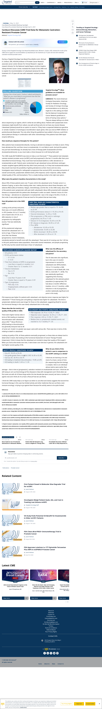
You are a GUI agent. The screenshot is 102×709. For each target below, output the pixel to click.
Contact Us (51, 614)
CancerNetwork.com (51, 618)
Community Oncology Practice (45, 7)
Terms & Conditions (51, 628)
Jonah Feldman (30, 489)
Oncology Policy (57, 7)
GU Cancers (82, 7)
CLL (68, 7)
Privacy (51, 626)
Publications (6, 468)
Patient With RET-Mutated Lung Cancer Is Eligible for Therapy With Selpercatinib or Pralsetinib (11, 442)
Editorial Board (51, 630)
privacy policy (34, 461)
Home (40, 664)
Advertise (51, 612)
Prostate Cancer (15, 468)
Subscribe (61, 458)
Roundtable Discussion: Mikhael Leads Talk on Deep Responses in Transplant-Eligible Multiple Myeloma (34, 442)
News (53, 664)
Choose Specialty (23, 7)
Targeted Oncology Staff (32, 505)
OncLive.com (51, 620)
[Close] (99, 703)
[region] (51, 704)
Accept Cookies (90, 703)
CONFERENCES (51, 2)
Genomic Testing (74, 7)
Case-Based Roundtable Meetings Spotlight (15, 25)
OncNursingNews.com (51, 622)
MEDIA (59, 2)
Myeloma (64, 7)
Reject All (79, 703)
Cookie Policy (23, 707)
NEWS (42, 2)
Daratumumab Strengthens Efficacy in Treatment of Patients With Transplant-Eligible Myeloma (59, 442)
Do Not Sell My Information (51, 624)
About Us (51, 611)
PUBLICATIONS (68, 2)
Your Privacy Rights (51, 632)
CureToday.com (51, 616)
